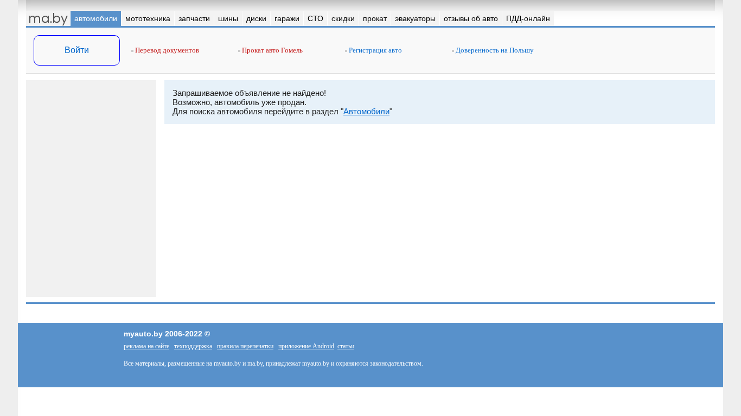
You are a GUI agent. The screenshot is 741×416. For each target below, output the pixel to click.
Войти (77, 50)
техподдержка (193, 346)
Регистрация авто (374, 50)
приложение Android (306, 346)
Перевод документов (166, 50)
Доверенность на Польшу (494, 50)
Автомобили (366, 111)
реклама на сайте (146, 346)
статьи (345, 346)
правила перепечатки (245, 346)
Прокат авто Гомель (271, 50)
